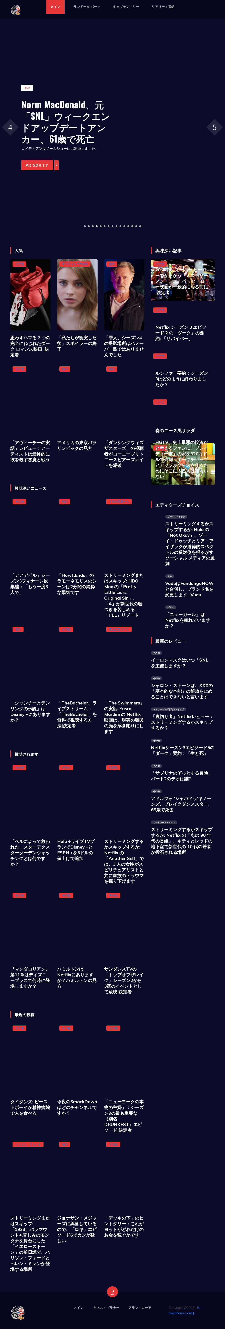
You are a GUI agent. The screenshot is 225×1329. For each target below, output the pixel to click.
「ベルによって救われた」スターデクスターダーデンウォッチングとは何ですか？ (30, 852)
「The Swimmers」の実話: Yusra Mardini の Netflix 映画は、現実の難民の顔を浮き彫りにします (124, 717)
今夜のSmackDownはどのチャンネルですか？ (77, 1107)
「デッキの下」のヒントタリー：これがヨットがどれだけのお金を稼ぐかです (124, 1226)
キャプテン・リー (126, 7)
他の (112, 264)
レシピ (160, 402)
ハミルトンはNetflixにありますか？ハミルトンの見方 (77, 977)
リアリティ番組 (163, 7)
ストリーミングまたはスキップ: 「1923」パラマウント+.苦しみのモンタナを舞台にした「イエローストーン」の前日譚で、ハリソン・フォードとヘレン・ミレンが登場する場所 (30, 1243)
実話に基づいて (119, 629)
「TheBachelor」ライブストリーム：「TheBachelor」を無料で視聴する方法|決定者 (77, 714)
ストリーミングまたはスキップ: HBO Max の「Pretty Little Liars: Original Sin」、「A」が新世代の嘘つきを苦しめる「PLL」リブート (124, 595)
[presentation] (10, 127)
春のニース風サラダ (175, 430)
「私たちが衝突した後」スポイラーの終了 (77, 343)
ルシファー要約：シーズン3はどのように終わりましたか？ (181, 378)
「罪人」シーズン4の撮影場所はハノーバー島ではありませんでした (124, 346)
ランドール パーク (87, 7)
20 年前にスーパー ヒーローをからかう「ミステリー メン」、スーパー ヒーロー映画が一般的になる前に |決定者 (181, 281)
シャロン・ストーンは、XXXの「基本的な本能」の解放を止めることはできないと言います (182, 691)
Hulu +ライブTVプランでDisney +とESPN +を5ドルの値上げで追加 (75, 849)
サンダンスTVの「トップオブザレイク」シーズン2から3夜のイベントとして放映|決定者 (124, 980)
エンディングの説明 (75, 264)
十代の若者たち (119, 501)
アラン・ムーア (139, 1308)
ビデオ (66, 767)
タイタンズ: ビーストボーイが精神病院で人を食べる (30, 1107)
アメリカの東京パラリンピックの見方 (77, 445)
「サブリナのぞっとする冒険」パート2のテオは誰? (181, 775)
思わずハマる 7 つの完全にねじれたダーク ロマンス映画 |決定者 (30, 346)
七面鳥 (113, 767)
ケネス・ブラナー (106, 1308)
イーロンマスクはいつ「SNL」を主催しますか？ (182, 662)
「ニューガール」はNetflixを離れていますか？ (187, 620)
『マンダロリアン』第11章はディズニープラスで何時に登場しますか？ (30, 977)
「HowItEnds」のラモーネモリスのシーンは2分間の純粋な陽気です (77, 583)
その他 (19, 264)
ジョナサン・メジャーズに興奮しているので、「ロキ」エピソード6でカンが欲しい (77, 1229)
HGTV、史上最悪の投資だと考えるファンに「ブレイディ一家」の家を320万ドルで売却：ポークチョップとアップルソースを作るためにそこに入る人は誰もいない (181, 459)
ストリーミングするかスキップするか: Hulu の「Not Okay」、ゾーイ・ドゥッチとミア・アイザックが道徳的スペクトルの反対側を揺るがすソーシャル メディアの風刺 (190, 543)
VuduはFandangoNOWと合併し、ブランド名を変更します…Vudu (189, 589)
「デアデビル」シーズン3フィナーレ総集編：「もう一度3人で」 (30, 583)
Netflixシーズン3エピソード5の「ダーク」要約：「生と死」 (182, 750)
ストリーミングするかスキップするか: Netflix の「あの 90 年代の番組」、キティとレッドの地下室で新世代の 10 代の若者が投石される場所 (181, 841)
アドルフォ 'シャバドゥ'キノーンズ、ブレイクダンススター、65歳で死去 (181, 804)
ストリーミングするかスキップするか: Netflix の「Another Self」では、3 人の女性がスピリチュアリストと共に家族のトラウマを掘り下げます (124, 861)
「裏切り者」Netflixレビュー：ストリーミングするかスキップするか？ (182, 722)
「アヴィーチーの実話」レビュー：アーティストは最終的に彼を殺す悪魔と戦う (30, 451)
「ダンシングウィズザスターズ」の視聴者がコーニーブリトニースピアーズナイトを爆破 (124, 454)
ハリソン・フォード (28, 1144)
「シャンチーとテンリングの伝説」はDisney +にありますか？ (30, 711)
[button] (85, 226)
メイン (55, 7)
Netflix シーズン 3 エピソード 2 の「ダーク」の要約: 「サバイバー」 (180, 332)
